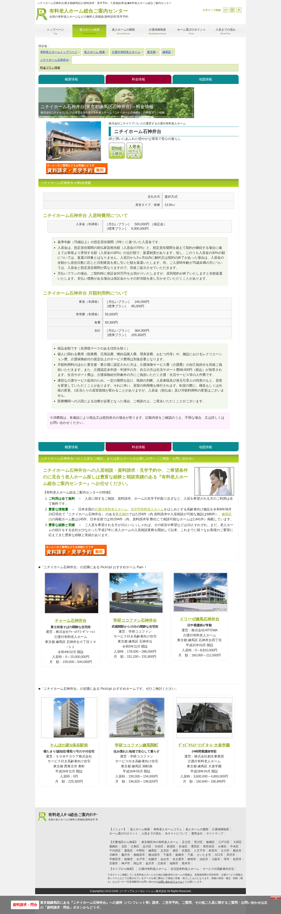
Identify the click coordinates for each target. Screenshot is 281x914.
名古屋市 (178, 859)
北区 (124, 846)
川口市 (218, 854)
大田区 (237, 842)
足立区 (186, 842)
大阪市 (216, 859)
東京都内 (122, 514)
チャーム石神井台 (70, 620)
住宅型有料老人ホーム (147, 509)
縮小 (225, 10)
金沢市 (150, 863)
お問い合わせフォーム (170, 881)
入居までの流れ (151, 833)
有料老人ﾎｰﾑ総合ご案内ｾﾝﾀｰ (73, 816)
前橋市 (128, 859)
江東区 (135, 846)
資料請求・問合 (25, 905)
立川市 (225, 850)
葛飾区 (113, 846)
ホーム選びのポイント (123, 833)
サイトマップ (214, 833)
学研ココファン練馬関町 (136, 745)
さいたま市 (204, 854)
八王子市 (199, 850)
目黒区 (186, 850)
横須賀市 (154, 854)
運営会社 (197, 833)
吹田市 (237, 859)
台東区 (222, 846)
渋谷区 (159, 846)
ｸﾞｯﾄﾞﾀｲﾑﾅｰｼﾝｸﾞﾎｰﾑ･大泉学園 (204, 745)
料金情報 (138, 79)
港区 (175, 850)
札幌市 (152, 859)
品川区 (147, 846)
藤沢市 (125, 854)
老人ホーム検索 (140, 829)
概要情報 (71, 79)
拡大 (238, 10)
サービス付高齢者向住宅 (218, 868)
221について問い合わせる (76, 550)
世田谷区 (208, 846)
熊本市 (186, 863)
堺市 (226, 859)
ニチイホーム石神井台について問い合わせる (77, 168)
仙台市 (164, 859)
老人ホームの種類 (197, 829)
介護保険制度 (220, 829)
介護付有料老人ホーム (111, 509)
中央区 (234, 846)
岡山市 (137, 863)
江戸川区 (224, 842)
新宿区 (171, 846)
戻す (232, 10)
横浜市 (237, 850)
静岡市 (191, 859)
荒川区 (198, 842)
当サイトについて (176, 833)
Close (275, 898)
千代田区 (115, 850)
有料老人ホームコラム (167, 829)
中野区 (140, 850)
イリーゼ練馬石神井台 (199, 619)
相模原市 (139, 854)
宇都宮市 (115, 859)
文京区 (164, 850)
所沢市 (231, 854)
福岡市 (174, 863)
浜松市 (204, 859)
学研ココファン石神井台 (135, 620)
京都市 (113, 863)
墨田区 (195, 846)
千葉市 (167, 854)
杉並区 (183, 846)
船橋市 (179, 854)
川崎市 (113, 854)
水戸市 (140, 859)
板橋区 (210, 842)
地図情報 (205, 79)
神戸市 (125, 863)
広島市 (162, 863)
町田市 (213, 850)
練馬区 (152, 850)
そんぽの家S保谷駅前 (69, 745)
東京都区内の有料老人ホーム (159, 842)
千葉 (190, 854)
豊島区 (128, 850)
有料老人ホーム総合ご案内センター (88, 13)
